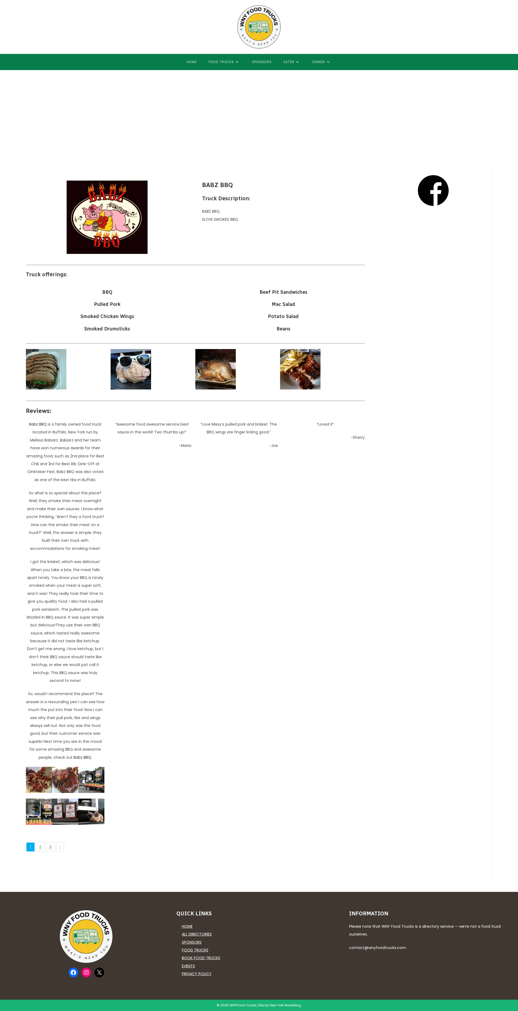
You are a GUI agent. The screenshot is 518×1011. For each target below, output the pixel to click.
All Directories (197, 934)
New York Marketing (285, 1005)
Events (188, 966)
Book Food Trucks (201, 958)
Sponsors (192, 942)
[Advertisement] (259, 110)
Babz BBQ (38, 424)
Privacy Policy (197, 974)
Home (187, 926)
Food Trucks (195, 950)
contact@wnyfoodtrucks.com (377, 947)
